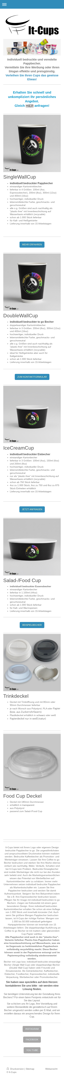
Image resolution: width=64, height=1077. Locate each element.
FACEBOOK (32, 1039)
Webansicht (51, 1069)
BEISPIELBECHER (32, 625)
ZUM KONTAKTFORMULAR (32, 377)
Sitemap (30, 1069)
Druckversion (17, 1069)
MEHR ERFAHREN (32, 244)
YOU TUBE (32, 1050)
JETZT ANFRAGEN (32, 509)
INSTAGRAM (32, 1029)
